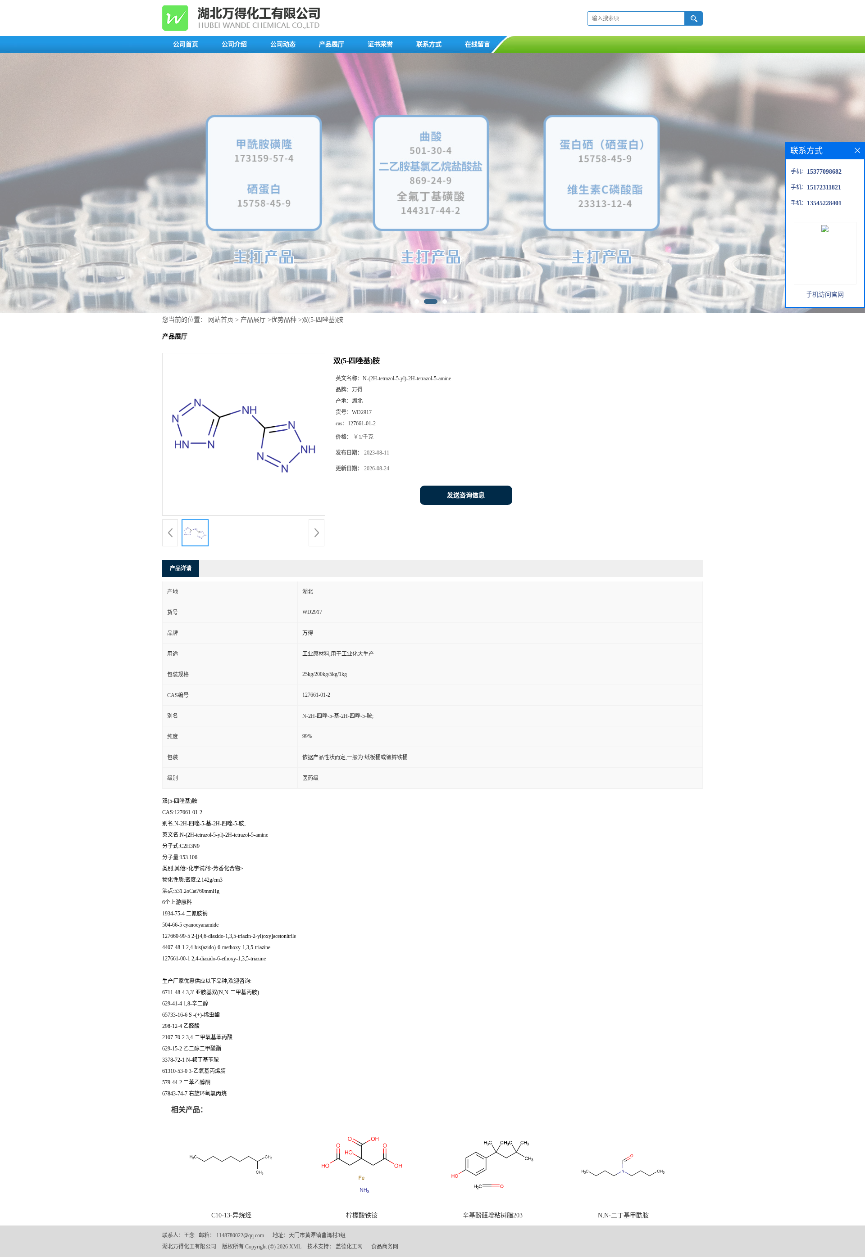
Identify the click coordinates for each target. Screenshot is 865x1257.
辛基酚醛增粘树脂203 (493, 1215)
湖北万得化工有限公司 (189, 1246)
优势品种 (283, 319)
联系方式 (429, 44)
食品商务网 (384, 1246)
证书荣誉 (380, 44)
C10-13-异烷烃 (231, 1215)
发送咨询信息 (466, 495)
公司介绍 (234, 44)
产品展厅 (331, 44)
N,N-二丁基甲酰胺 (623, 1215)
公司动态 (283, 44)
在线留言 (477, 44)
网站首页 (220, 319)
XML (295, 1246)
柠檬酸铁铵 (362, 1215)
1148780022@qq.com (240, 1235)
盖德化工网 (349, 1246)
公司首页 (185, 44)
